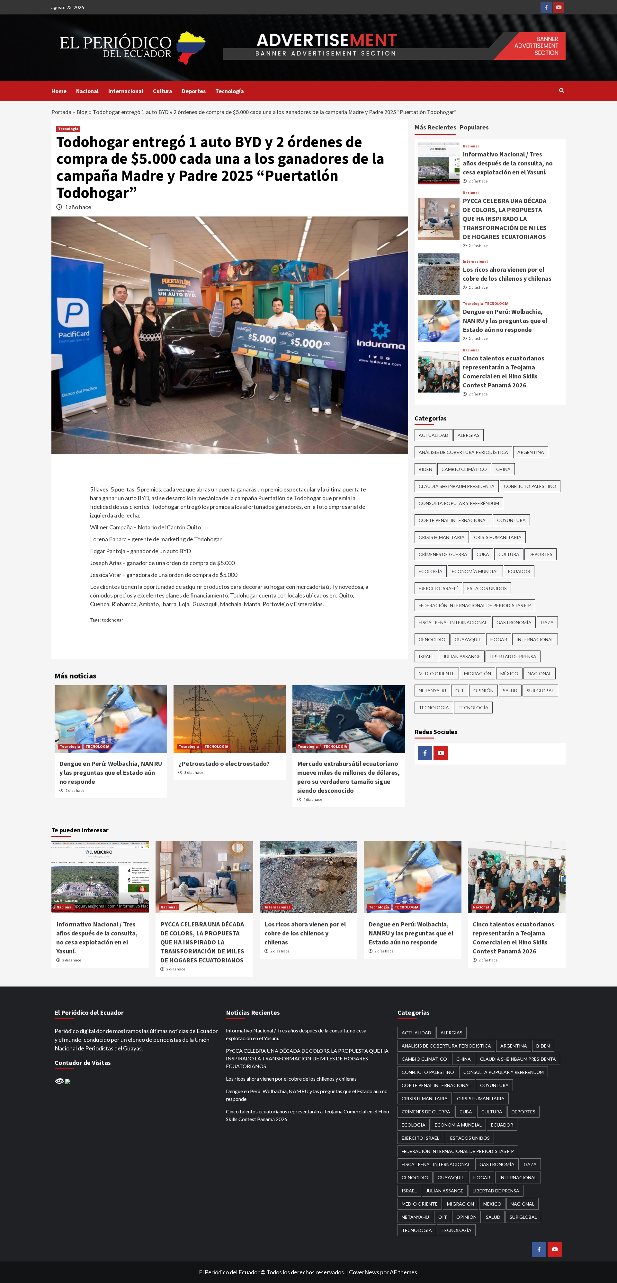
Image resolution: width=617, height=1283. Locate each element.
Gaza (547, 622)
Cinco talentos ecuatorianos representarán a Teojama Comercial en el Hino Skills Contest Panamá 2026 (307, 1115)
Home (59, 91)
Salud (510, 690)
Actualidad (433, 435)
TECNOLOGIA (97, 746)
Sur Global (540, 690)
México (509, 673)
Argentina (530, 452)
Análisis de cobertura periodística (463, 452)
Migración (477, 673)
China (503, 469)
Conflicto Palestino (530, 486)
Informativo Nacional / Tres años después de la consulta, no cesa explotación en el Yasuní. (508, 163)
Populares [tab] (474, 127)
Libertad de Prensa (513, 656)
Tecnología (229, 91)
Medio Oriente (437, 673)
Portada (61, 112)
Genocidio (432, 639)
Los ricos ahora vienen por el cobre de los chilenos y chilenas (305, 933)
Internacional (125, 91)
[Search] (562, 90)
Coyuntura (511, 520)
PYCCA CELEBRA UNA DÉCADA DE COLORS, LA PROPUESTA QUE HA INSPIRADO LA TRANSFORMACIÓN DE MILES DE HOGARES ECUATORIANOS (505, 218)
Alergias (468, 435)
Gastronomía (514, 622)
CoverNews (364, 1272)
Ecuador (519, 571)
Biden (425, 469)
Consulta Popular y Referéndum (459, 503)
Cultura (162, 91)
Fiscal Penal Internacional (453, 622)
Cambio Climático (464, 469)
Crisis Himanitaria (442, 537)
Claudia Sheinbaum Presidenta (457, 486)
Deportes (194, 91)
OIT (459, 690)
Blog (82, 112)
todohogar (112, 620)
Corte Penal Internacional (453, 520)
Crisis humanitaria (498, 537)
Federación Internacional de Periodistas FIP (475, 605)
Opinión (483, 690)
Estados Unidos (487, 588)
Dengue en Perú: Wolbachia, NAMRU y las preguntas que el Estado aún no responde (110, 772)
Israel (426, 656)
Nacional (87, 91)
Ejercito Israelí (438, 588)
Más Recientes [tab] (435, 127)
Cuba (483, 554)
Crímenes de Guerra (443, 554)
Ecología (431, 571)
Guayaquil (468, 639)
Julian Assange (461, 656)
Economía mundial (475, 571)
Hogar (498, 639)
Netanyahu (432, 690)
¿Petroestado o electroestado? (224, 763)
